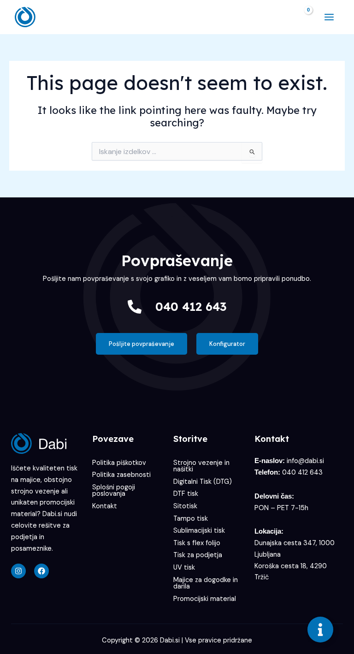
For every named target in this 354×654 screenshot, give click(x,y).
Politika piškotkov (119, 462)
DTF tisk (185, 493)
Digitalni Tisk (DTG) (202, 481)
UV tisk (184, 567)
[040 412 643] (135, 307)
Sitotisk (185, 506)
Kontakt (104, 506)
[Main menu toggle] (329, 17)
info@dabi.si (305, 461)
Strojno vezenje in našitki (201, 466)
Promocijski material (204, 599)
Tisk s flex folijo (196, 543)
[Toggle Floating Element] (320, 629)
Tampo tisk (190, 518)
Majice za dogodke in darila (205, 583)
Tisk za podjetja (197, 555)
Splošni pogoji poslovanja (113, 491)
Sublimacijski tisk (199, 530)
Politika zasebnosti (121, 474)
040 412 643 (191, 306)
